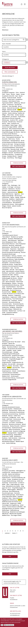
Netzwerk (12, 591)
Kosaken (13, 276)
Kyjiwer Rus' (5, 280)
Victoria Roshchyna (15, 374)
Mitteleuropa (5, 120)
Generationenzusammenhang (10, 414)
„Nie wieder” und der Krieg (12, 331)
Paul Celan (19, 286)
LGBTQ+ (20, 127)
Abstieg (17, 197)
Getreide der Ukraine (7, 264)
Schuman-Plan (16, 367)
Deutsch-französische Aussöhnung (11, 252)
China (17, 92)
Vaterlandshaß (20, 305)
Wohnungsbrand (19, 204)
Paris (9, 185)
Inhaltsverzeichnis (18, 163)
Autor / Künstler (6, 43)
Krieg (18, 276)
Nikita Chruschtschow (14, 429)
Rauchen (18, 188)
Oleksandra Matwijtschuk (9, 329)
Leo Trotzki (12, 422)
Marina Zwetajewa (10, 281)
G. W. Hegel (10, 187)
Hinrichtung (5, 417)
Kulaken (20, 278)
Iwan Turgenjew (19, 269)
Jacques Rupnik (6, 80)
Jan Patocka (14, 116)
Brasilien (4, 185)
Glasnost (10, 415)
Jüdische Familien (16, 206)
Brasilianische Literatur (8, 204)
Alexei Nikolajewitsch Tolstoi (9, 242)
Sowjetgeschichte (12, 433)
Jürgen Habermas (15, 484)
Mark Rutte (5, 128)
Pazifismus (5, 498)
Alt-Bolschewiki (17, 408)
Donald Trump (12, 121)
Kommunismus (17, 419)
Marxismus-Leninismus (15, 424)
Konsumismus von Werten (9, 357)
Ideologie (15, 352)
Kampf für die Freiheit (17, 355)
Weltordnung (5, 512)
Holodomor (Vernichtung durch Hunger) (12, 266)
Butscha (22, 247)
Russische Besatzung (15, 290)
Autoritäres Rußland (12, 347)
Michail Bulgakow (6, 283)
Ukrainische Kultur (7, 304)
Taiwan (8, 94)
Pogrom (12, 197)
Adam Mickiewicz (12, 240)
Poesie (4, 288)
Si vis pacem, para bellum (8, 470)
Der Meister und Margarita (17, 250)
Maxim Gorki (19, 281)
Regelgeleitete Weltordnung (9, 500)
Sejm (16, 96)
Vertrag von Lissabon (19, 144)
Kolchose (16, 274)
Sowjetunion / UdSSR (15, 297)
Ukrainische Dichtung (14, 302)
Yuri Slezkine (5, 394)
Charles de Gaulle (11, 97)
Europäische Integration (8, 92)
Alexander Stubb (15, 149)
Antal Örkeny (10, 158)
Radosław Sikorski (12, 156)
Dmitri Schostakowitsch (14, 190)
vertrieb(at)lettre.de (14, 615)
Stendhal (4, 190)
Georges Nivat (6, 222)
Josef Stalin (12, 273)
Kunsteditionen (13, 599)
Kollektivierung (6, 276)
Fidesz (8, 123)
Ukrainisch (5, 302)
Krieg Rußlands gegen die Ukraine (11, 132)
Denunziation (5, 249)
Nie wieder (16, 366)
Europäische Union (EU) (8, 96)
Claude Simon (5, 197)
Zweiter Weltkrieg (10, 443)
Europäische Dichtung (7, 259)
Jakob (3, 271)
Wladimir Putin (6, 111)
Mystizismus (11, 188)
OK (2, 625)
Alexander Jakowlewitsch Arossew (11, 407)
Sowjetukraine (19, 199)
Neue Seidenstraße (7, 130)
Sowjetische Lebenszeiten (11, 397)
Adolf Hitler (21, 240)
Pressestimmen (14, 607)
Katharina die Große (7, 274)
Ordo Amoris (7, 175)
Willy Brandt (5, 513)
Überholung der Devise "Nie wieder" (11, 341)
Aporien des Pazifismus (14, 474)
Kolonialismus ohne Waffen (13, 486)
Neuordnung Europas (7, 493)
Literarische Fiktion (7, 180)
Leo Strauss (17, 187)
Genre (4, 51)
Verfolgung (12, 307)
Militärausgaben (11, 489)
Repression (9, 288)
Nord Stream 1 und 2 (7, 145)
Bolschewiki (18, 245)
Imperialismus (5, 268)
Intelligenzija (12, 417)
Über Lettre (13, 590)
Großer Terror (17, 415)
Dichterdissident (6, 255)
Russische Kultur (6, 292)
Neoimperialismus (15, 140)
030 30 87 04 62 (16, 613)
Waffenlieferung (14, 510)
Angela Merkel (6, 116)
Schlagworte (5, 59)
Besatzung (11, 245)
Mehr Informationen (9, 625)
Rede (3, 336)
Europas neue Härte (10, 460)
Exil (19, 185)
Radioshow (12, 199)
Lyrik (3, 281)
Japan (8, 484)
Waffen (22, 508)
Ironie (18, 417)
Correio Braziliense (7, 202)
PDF (10, 556)
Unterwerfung (5, 374)
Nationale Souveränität (13, 108)
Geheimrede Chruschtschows (16, 412)
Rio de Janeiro (18, 195)
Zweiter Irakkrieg (12, 113)
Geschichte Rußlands (14, 262)
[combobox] (14, 47)
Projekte (12, 597)
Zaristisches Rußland (11, 312)
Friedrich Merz (6, 149)
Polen (3, 94)
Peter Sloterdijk (13, 106)
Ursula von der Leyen (7, 144)
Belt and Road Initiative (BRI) (16, 128)
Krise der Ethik (11, 364)
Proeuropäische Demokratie (13, 137)
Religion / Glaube (6, 206)
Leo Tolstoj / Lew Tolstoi (15, 280)
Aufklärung (17, 102)
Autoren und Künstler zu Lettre (17, 605)
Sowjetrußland (18, 434)
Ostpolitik (20, 496)
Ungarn (18, 94)
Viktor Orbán (10, 115)
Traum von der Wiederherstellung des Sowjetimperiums (13, 369)
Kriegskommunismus (14, 421)
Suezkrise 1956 (14, 120)
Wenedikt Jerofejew (7, 309)
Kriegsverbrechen (6, 362)
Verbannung (5, 307)
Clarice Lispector (6, 200)
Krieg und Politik (11, 360)
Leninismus (5, 422)
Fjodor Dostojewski (19, 259)
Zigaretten (17, 194)
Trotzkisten (14, 300)
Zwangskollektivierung (8, 314)
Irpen (11, 268)
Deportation (13, 249)
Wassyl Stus (19, 307)
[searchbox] (14, 47)
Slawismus (10, 295)
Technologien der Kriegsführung (10, 505)
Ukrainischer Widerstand (8, 305)
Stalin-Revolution (12, 438)
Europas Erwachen (9, 82)
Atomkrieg (5, 476)
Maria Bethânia (17, 202)
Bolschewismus (6, 247)
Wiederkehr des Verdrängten (17, 512)
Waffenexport (5, 510)
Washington (14, 185)
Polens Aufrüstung (17, 498)
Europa (23, 94)
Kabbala (4, 187)
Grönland (22, 92)
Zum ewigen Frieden (16, 515)
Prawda (23, 429)
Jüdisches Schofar (20, 273)
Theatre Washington (17, 200)
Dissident (19, 255)
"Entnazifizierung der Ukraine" (10, 235)
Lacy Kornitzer (6, 173)
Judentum (4, 188)
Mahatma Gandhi (11, 109)
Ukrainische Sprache (18, 304)
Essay (3, 87)
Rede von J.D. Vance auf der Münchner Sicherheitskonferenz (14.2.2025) (14, 133)
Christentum (10, 104)
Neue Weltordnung (14, 491)
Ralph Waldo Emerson (7, 194)
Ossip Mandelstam (11, 286)
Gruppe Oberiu (18, 264)
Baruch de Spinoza (7, 207)
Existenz (4, 192)
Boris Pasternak (15, 247)
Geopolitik (9, 350)
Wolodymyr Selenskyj (18, 130)
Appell (6, 336)
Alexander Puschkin (7, 408)
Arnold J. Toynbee (19, 115)
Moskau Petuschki (15, 426)
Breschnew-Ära (13, 410)
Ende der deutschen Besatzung (15, 257)
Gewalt (14, 350)
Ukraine (13, 94)
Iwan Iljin (12, 269)
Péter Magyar (18, 158)
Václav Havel (11, 99)
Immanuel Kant (13, 482)
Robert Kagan (14, 125)
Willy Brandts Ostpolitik (15, 513)
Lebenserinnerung (12, 192)
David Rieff (5, 458)
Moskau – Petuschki (17, 283)
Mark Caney (11, 139)
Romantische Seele (7, 431)
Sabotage (4, 295)
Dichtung (14, 255)
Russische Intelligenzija (19, 431)
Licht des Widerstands (10, 225)
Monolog (14, 180)
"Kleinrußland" (6, 237)
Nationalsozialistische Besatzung (10, 285)
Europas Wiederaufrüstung (9, 481)
